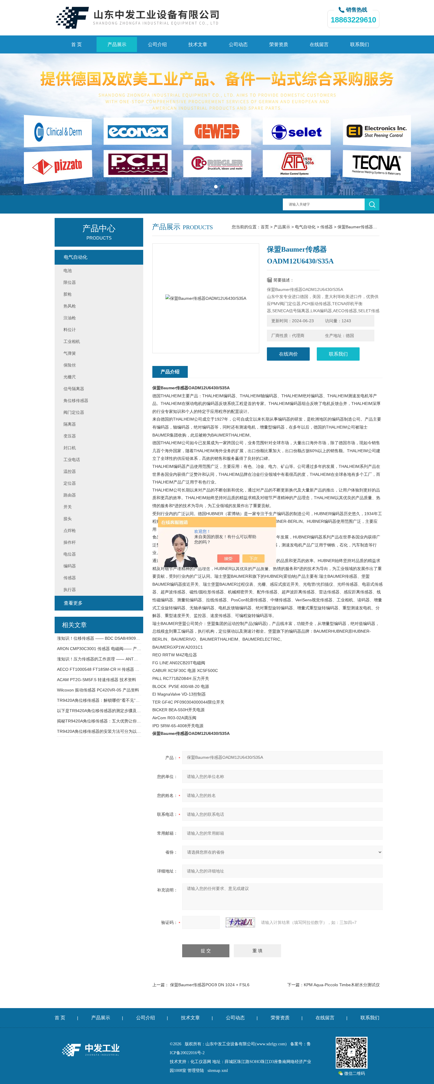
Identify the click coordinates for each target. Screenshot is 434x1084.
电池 (67, 270)
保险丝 (69, 365)
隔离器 (69, 424)
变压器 (69, 436)
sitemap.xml (218, 1070)
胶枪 (67, 294)
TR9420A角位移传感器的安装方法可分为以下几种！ (99, 731)
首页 (265, 226)
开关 (67, 506)
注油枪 (69, 317)
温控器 (69, 471)
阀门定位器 (73, 412)
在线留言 (319, 44)
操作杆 (69, 542)
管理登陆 (195, 1070)
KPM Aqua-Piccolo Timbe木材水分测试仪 (342, 984)
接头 (67, 518)
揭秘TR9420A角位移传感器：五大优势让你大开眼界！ (99, 721)
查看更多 (73, 603)
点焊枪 (69, 530)
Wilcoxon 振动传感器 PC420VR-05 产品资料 (98, 690)
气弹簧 (69, 353)
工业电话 (71, 459)
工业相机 (71, 341)
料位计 (69, 329)
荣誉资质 (278, 44)
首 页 (76, 44)
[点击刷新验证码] (240, 922)
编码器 (69, 566)
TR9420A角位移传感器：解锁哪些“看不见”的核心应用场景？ (99, 700)
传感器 (326, 226)
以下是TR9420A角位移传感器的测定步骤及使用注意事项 (99, 710)
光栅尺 (69, 377)
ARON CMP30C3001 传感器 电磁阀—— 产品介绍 (99, 648)
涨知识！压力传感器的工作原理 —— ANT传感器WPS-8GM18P (99, 659)
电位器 (69, 554)
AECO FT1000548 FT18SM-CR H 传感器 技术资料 (99, 669)
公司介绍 (157, 44)
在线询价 (288, 354)
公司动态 (238, 44)
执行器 (69, 589)
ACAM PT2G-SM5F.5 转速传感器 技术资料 (96, 679)
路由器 (69, 495)
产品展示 (116, 44)
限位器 (69, 282)
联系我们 (359, 44)
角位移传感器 (75, 400)
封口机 (69, 447)
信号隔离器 (73, 388)
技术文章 (197, 44)
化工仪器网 (200, 1061)
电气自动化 (305, 226)
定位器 (69, 483)
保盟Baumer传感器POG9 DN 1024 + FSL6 (209, 984)
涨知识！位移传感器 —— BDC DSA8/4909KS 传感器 (99, 638)
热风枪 (69, 306)
